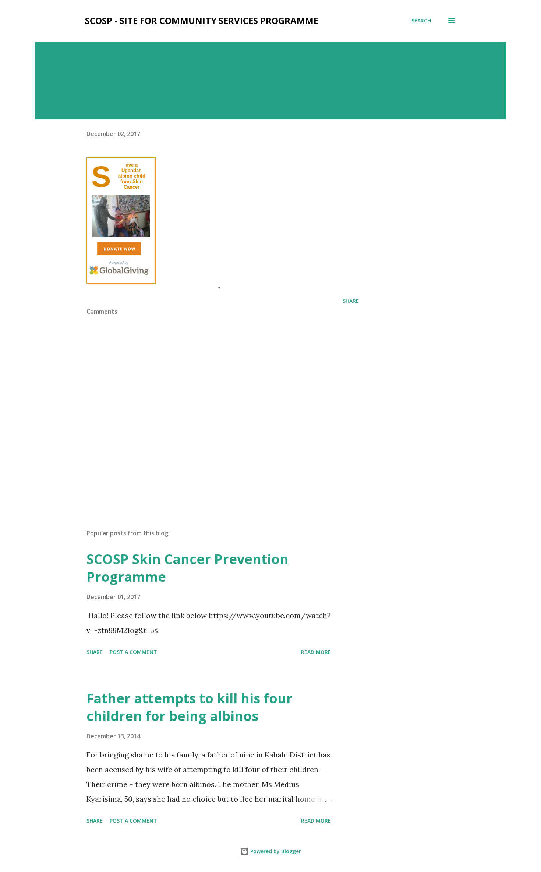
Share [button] (351, 300)
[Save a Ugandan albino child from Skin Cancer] (121, 235)
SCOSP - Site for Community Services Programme (201, 20)
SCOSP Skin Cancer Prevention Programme (187, 568)
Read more (316, 651)
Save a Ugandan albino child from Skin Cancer (131, 176)
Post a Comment (133, 651)
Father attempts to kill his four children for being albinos (189, 707)
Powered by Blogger (275, 851)
